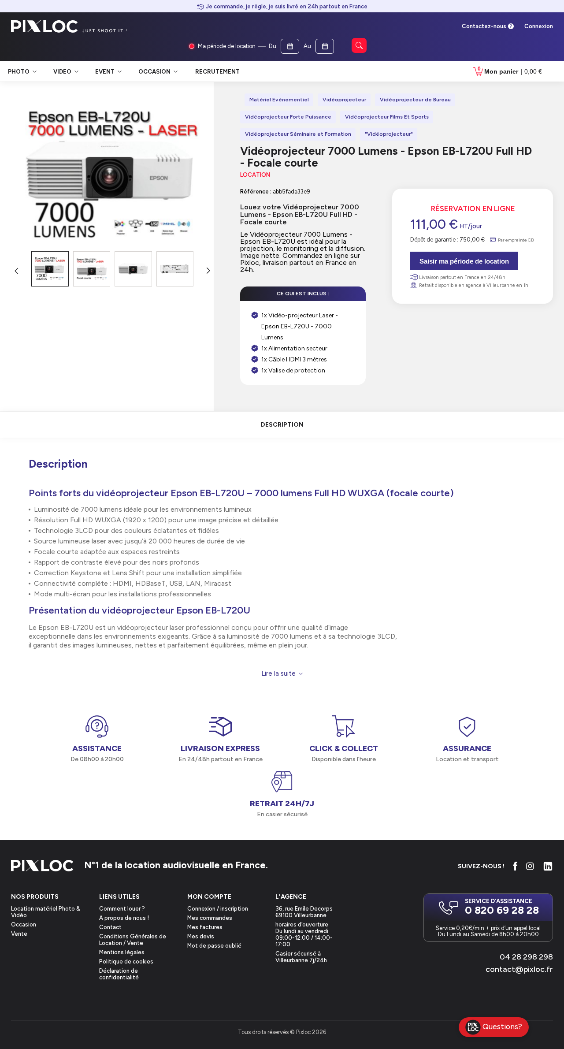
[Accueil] (42, 866)
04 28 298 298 (526, 957)
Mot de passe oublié (214, 945)
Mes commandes (209, 918)
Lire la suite (278, 673)
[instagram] (530, 866)
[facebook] (515, 866)
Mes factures (205, 927)
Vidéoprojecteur (344, 100)
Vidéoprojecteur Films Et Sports (387, 117)
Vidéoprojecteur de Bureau (415, 100)
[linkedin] (548, 866)
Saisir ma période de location (464, 261)
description (282, 424)
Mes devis (200, 936)
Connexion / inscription (217, 908)
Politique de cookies (126, 961)
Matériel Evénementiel (279, 100)
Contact (110, 927)
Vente (19, 933)
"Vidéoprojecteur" (389, 134)
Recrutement (217, 71)
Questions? (502, 1026)
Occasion (23, 924)
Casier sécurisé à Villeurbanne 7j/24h (301, 956)
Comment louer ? (122, 908)
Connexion (538, 26)
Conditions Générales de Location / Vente (132, 939)
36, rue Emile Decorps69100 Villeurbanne (304, 912)
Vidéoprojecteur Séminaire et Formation (298, 134)
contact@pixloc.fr (519, 969)
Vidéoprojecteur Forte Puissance (288, 117)
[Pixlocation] (44, 26)
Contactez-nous (484, 26)
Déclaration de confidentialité (119, 974)
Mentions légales (122, 952)
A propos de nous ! (124, 918)
